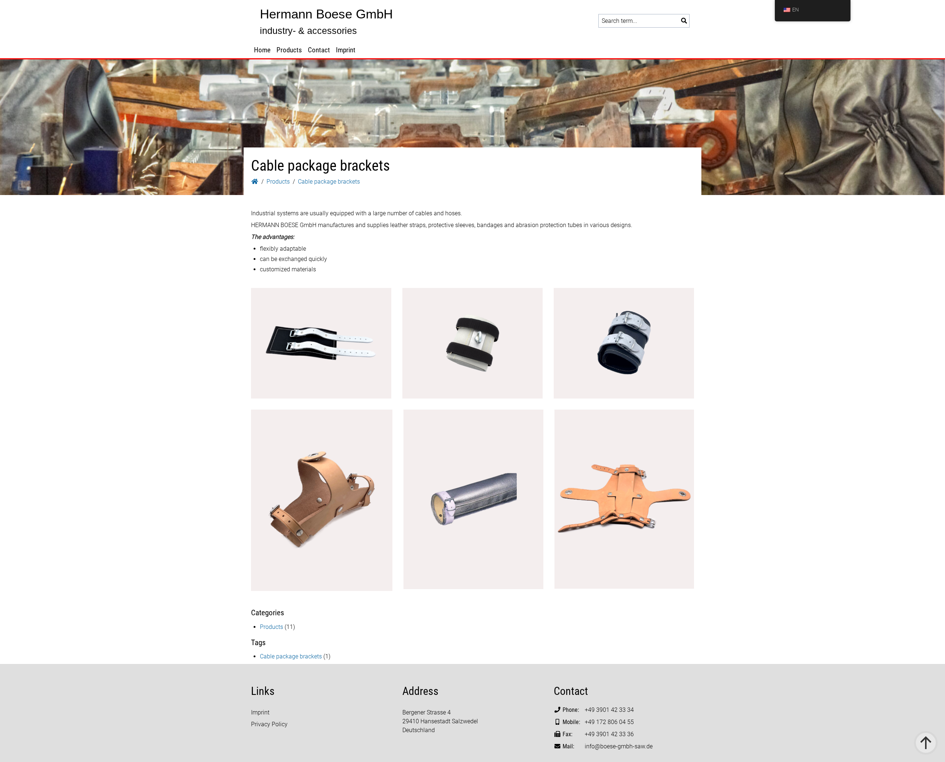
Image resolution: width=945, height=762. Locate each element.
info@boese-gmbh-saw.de (619, 746)
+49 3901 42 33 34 (609, 709)
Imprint (345, 50)
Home (262, 50)
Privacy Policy (269, 724)
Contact (319, 50)
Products (289, 50)
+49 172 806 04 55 (609, 722)
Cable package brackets (291, 656)
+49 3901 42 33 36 (609, 734)
